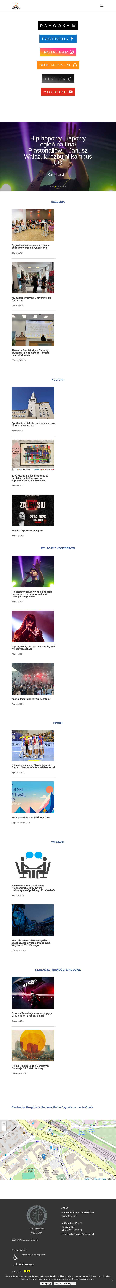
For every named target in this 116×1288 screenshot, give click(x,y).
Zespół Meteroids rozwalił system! (31, 699)
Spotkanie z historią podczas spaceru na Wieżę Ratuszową (33, 424)
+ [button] (4, 1124)
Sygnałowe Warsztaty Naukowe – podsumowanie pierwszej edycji (30, 246)
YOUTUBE (55, 92)
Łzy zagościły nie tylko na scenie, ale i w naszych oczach (33, 647)
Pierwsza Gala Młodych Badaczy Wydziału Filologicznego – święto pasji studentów (31, 352)
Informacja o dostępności (33, 1254)
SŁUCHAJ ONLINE (55, 65)
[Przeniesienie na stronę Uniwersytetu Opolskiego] (36, 1225)
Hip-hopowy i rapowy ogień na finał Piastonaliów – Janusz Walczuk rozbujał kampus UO (58, 150)
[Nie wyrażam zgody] (112, 1280)
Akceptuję (46, 1283)
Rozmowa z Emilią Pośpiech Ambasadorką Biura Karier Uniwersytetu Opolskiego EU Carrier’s (33, 888)
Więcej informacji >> (65, 1283)
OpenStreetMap (100, 1179)
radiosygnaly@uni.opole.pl (81, 1234)
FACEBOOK (55, 39)
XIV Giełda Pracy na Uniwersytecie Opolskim (31, 299)
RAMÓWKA (55, 26)
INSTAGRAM (55, 52)
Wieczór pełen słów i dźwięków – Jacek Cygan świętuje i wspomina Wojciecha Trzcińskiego (31, 943)
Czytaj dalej (56, 174)
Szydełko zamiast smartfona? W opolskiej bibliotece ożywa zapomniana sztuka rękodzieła (30, 478)
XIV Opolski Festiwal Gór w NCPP (31, 817)
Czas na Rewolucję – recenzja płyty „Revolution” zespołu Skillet (32, 1014)
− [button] (4, 1128)
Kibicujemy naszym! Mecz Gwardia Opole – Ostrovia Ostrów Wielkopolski (33, 766)
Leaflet (86, 1179)
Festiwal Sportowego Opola (27, 530)
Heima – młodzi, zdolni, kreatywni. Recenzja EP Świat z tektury (31, 1067)
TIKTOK (55, 79)
